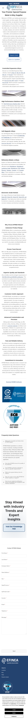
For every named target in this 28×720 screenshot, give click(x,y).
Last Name (5, 559)
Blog (3, 672)
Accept (14, 709)
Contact (10, 3)
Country (4, 598)
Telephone (4, 611)
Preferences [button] (21, 705)
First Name (5, 553)
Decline (14, 713)
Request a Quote (14, 55)
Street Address (6, 572)
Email (3, 604)
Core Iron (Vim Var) (6, 143)
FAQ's (3, 674)
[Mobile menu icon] (3, 7)
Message (4, 617)
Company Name (6, 566)
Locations (4, 670)
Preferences (14, 716)
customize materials (12, 325)
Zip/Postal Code (6, 591)
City (3, 578)
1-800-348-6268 (16, 3)
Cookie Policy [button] (13, 703)
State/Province (5, 585)
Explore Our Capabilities (14, 59)
